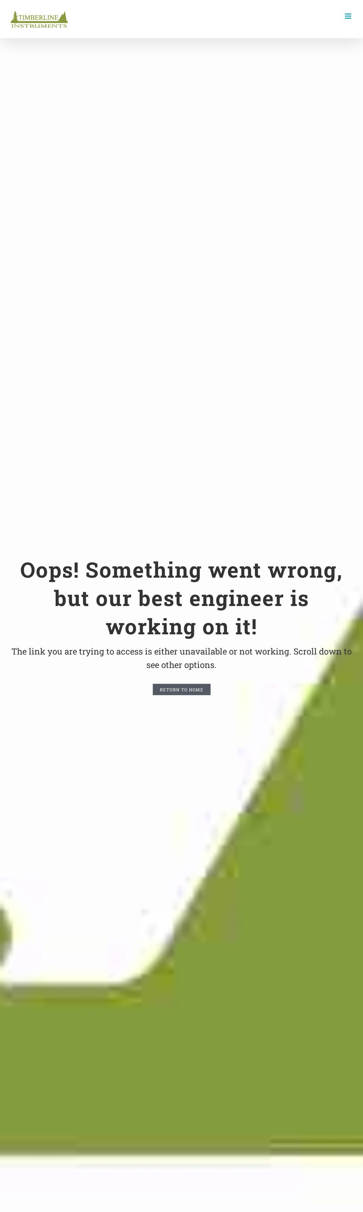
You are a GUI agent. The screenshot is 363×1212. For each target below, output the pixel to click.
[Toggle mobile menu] (348, 16)
